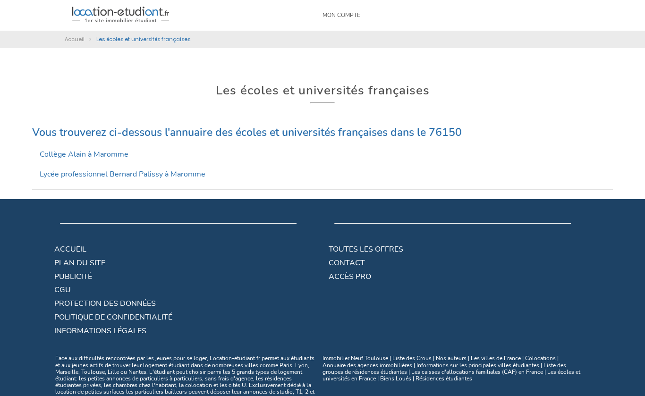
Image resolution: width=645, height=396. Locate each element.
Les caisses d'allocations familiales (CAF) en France (477, 372)
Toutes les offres (366, 249)
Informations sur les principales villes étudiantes (477, 365)
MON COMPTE (341, 15)
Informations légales (100, 331)
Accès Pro (350, 276)
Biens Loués (395, 378)
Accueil (70, 249)
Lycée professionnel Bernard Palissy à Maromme (122, 174)
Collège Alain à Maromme (84, 154)
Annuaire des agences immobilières (367, 365)
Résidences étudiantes (444, 378)
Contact (347, 263)
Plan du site (79, 263)
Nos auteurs (451, 358)
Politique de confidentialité (113, 317)
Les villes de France (496, 358)
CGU (62, 290)
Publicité (73, 276)
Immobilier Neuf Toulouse (355, 358)
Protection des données (105, 303)
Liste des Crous (412, 358)
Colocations (540, 358)
